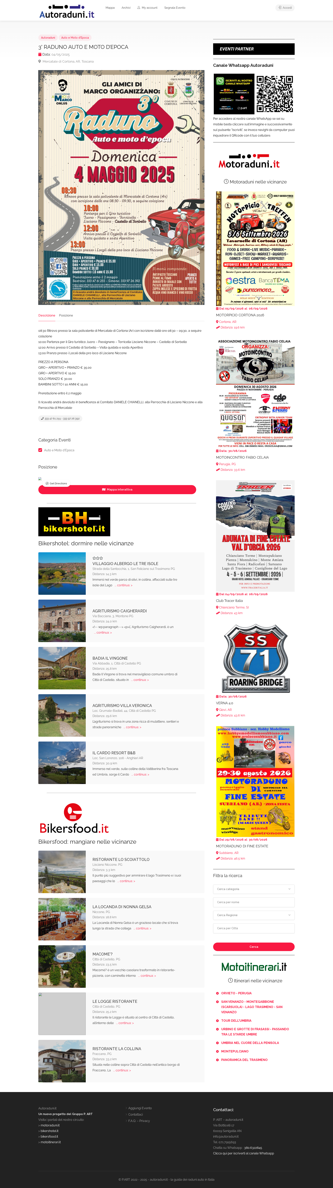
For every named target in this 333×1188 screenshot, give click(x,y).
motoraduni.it (50, 1125)
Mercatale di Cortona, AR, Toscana (68, 61)
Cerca (254, 947)
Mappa (110, 7)
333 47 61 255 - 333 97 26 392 (62, 418)
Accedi (287, 7)
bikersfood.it (49, 1136)
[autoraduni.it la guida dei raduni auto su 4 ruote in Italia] (66, 11)
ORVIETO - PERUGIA (236, 993)
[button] (254, 889)
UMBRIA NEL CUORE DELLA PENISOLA (250, 1043)
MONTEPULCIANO (235, 1051)
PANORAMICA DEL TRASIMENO (244, 1060)
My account (149, 7)
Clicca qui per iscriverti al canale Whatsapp (243, 1153)
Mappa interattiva (119, 489)
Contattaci (135, 1114)
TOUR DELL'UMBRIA (236, 1021)
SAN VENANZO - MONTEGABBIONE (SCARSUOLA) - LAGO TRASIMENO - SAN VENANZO (252, 1007)
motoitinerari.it (50, 1142)
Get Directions (58, 483)
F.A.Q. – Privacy (139, 1121)
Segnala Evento (174, 7)
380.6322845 (253, 1148)
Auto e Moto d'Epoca (75, 37)
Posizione (66, 315)
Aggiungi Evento (140, 1108)
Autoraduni (48, 37)
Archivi (126, 7)
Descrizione (46, 315)
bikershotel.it (49, 1131)
